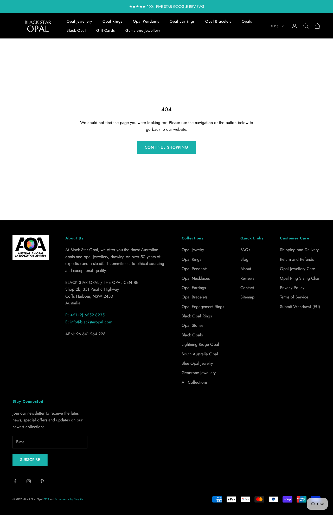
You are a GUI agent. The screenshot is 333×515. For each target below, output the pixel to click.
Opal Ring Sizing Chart (300, 278)
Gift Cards (105, 30)
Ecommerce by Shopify (69, 499)
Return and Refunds (297, 259)
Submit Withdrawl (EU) (300, 307)
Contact (247, 288)
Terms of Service (294, 297)
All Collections (194, 382)
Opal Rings (113, 21)
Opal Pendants (146, 21)
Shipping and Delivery (299, 250)
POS (46, 499)
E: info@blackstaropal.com (88, 322)
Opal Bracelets (218, 21)
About (245, 269)
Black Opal (76, 30)
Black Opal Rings (197, 316)
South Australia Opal (200, 354)
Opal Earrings (182, 21)
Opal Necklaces (196, 278)
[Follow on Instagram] (28, 481)
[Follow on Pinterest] (42, 481)
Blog (244, 259)
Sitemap (247, 297)
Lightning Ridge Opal (200, 344)
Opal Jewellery (79, 21)
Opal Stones (192, 325)
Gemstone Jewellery (142, 30)
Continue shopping (166, 147)
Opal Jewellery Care (297, 269)
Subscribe (30, 459)
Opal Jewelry (193, 250)
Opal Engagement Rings (203, 307)
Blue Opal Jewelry (197, 363)
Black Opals (192, 335)
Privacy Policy (292, 288)
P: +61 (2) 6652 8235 (85, 315)
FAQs (245, 250)
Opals (247, 21)
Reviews (247, 278)
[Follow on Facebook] (15, 481)
